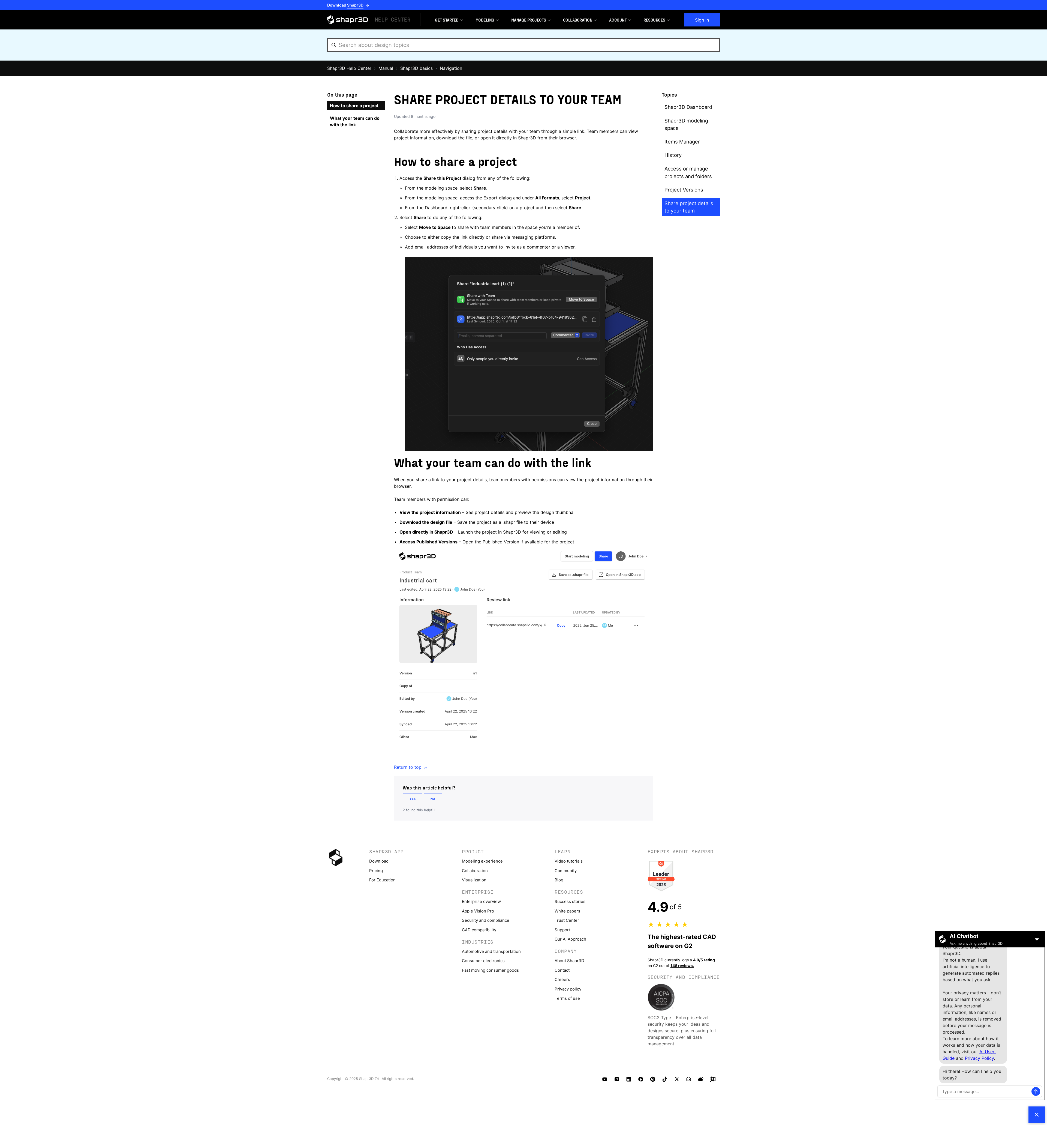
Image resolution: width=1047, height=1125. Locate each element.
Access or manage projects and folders (688, 172)
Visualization (474, 879)
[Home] (369, 19)
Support (562, 929)
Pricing (376, 870)
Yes (413, 799)
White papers (567, 911)
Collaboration (475, 870)
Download (379, 861)
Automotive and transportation (491, 951)
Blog (559, 879)
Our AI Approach (570, 939)
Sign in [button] (702, 20)
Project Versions (683, 190)
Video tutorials (569, 861)
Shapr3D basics (416, 68)
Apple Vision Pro (478, 911)
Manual (385, 68)
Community (566, 870)
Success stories (570, 901)
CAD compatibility (479, 929)
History (673, 155)
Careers (562, 979)
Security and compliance (485, 920)
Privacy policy (568, 989)
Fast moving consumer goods (490, 970)
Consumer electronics (483, 960)
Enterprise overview (481, 901)
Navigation (451, 68)
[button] (447, 20)
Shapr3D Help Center (349, 68)
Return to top (408, 767)
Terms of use (567, 998)
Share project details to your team (688, 207)
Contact (562, 970)
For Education (382, 879)
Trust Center (567, 920)
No (433, 799)
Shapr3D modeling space (686, 124)
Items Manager (682, 142)
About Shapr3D (569, 960)
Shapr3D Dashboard (688, 107)
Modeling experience (482, 861)
